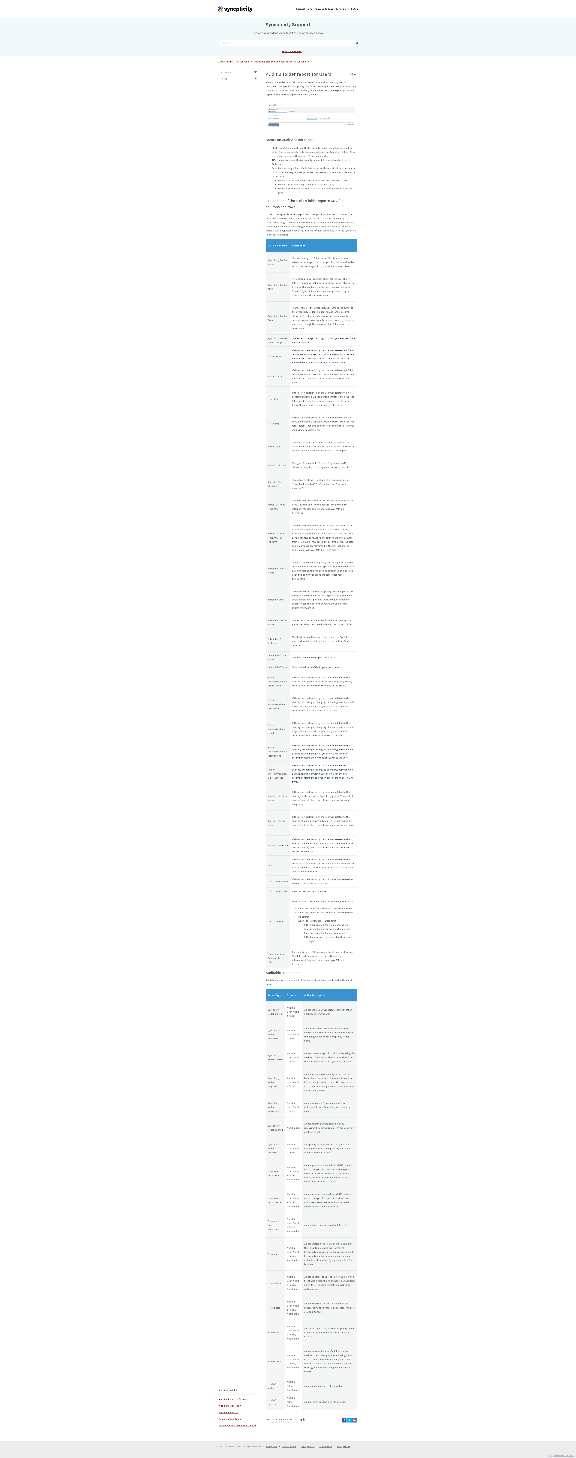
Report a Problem (292, 51)
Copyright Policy (308, 1446)
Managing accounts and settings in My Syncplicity (281, 61)
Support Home (304, 8)
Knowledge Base (324, 8)
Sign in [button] (354, 8)
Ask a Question (343, 1446)
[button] (301, 1419)
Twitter (349, 1420)
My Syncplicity (244, 61)
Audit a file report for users (233, 1399)
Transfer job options (230, 1419)
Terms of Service (289, 1446)
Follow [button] (353, 74)
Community (342, 8)
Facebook (344, 1420)
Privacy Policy (271, 1446)
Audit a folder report (230, 1405)
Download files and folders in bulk (237, 1425)
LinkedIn (354, 1420)
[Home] (235, 9)
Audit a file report (228, 1412)
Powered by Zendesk (563, 1455)
